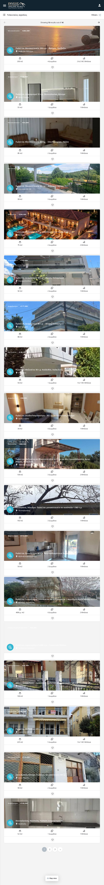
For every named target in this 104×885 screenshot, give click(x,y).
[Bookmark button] (52, 67)
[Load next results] (99, 22)
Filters (94, 15)
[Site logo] (17, 5)
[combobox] (30, 15)
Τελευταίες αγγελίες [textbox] (17, 15)
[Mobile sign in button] (99, 5)
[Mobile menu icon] (4, 5)
